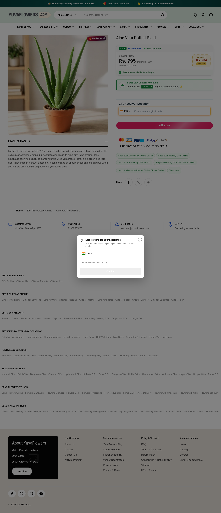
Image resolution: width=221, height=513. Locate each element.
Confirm (110, 271)
